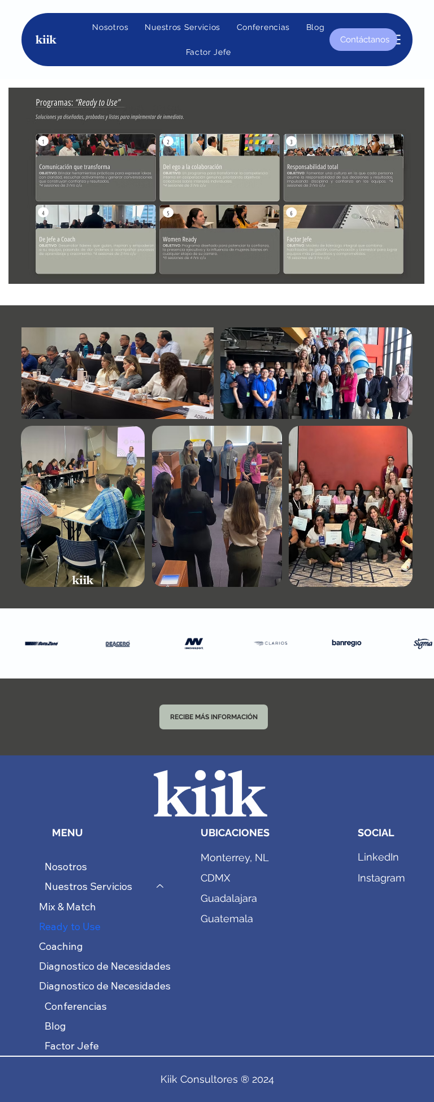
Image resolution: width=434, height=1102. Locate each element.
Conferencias (76, 1006)
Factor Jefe (72, 1045)
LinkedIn (378, 857)
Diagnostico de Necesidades (105, 966)
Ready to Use (70, 926)
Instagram (381, 878)
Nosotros (66, 866)
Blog (55, 1025)
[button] (182, 27)
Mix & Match (67, 906)
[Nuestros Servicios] (160, 886)
